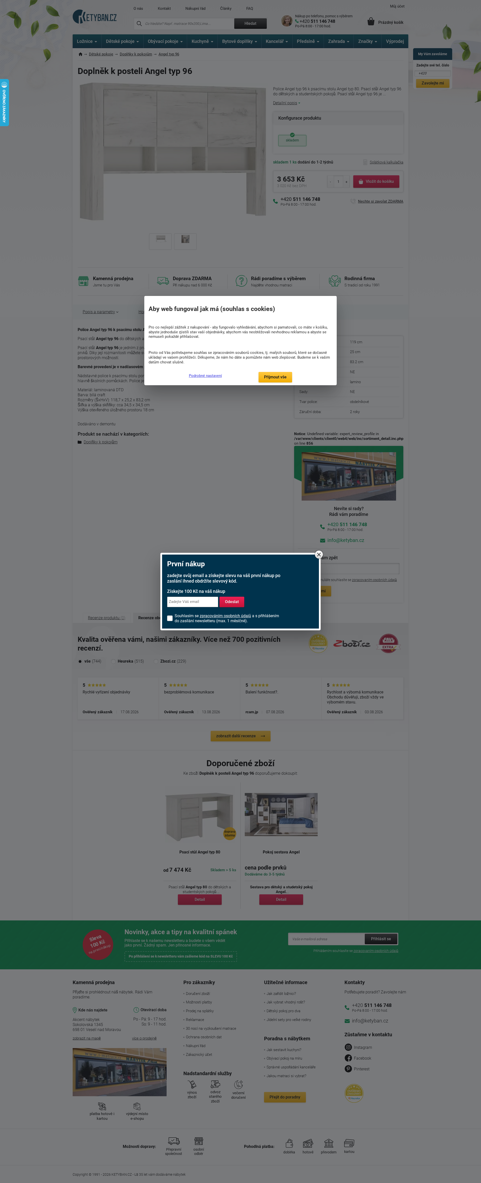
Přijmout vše (275, 377)
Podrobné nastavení (205, 375)
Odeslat (232, 601)
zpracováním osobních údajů (225, 615)
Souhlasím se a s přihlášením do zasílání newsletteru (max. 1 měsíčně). (227, 618)
